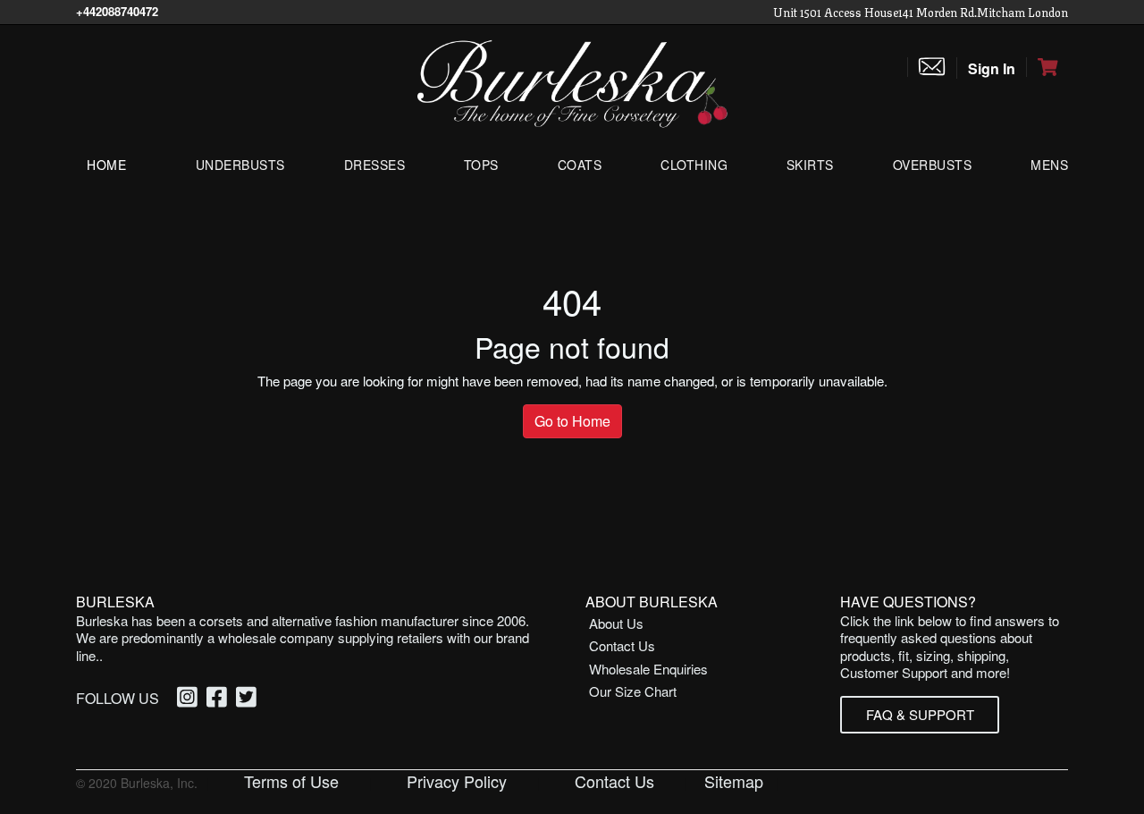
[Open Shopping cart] (1047, 67)
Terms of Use (291, 781)
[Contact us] (931, 67)
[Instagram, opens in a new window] (190, 698)
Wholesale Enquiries (648, 668)
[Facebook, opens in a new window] (219, 698)
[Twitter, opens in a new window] (249, 698)
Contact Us (622, 645)
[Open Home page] (572, 81)
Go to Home (572, 421)
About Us (616, 623)
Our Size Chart (633, 691)
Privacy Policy (457, 781)
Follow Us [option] (117, 698)
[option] (190, 699)
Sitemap (733, 781)
